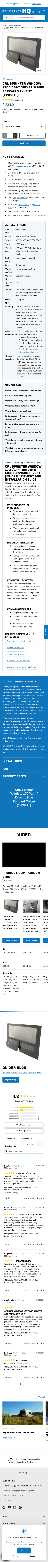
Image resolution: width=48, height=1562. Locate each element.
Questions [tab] (25, 1139)
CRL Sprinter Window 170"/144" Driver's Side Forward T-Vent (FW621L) (22, 28)
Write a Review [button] (25, 1125)
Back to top (23, 1473)
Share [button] (9, 1198)
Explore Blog (10, 1079)
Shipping (6, 121)
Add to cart (32, 135)
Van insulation (27, 641)
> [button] (32, 1384)
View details (11, 940)
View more (7, 880)
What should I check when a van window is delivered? (23, 441)
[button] (38, 11)
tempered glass (20, 197)
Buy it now (24, 143)
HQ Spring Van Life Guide (18, 1432)
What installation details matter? (20, 406)
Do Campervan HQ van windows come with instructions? (22, 417)
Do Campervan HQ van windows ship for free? (23, 433)
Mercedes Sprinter (15, 25)
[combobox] (24, 17)
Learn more (36, 3)
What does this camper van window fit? (23, 390)
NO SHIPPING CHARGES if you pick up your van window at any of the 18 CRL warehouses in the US (23, 749)
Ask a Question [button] (25, 1131)
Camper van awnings (16, 654)
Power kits (11, 641)
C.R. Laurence (7, 79)
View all (42, 1397)
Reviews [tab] (9, 1139)
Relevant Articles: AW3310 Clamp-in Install (22, 1072)
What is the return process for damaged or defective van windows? (24, 449)
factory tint (31, 179)
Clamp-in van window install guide (22, 667)
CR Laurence (39, 215)
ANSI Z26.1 (23, 204)
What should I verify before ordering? (22, 400)
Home (4, 25)
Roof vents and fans (15, 647)
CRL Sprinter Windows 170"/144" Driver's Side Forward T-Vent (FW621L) (21, 1188)
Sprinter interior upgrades (18, 660)
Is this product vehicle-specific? (19, 395)
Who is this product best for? (18, 411)
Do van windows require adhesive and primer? (22, 425)
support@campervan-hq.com (21, 1490)
